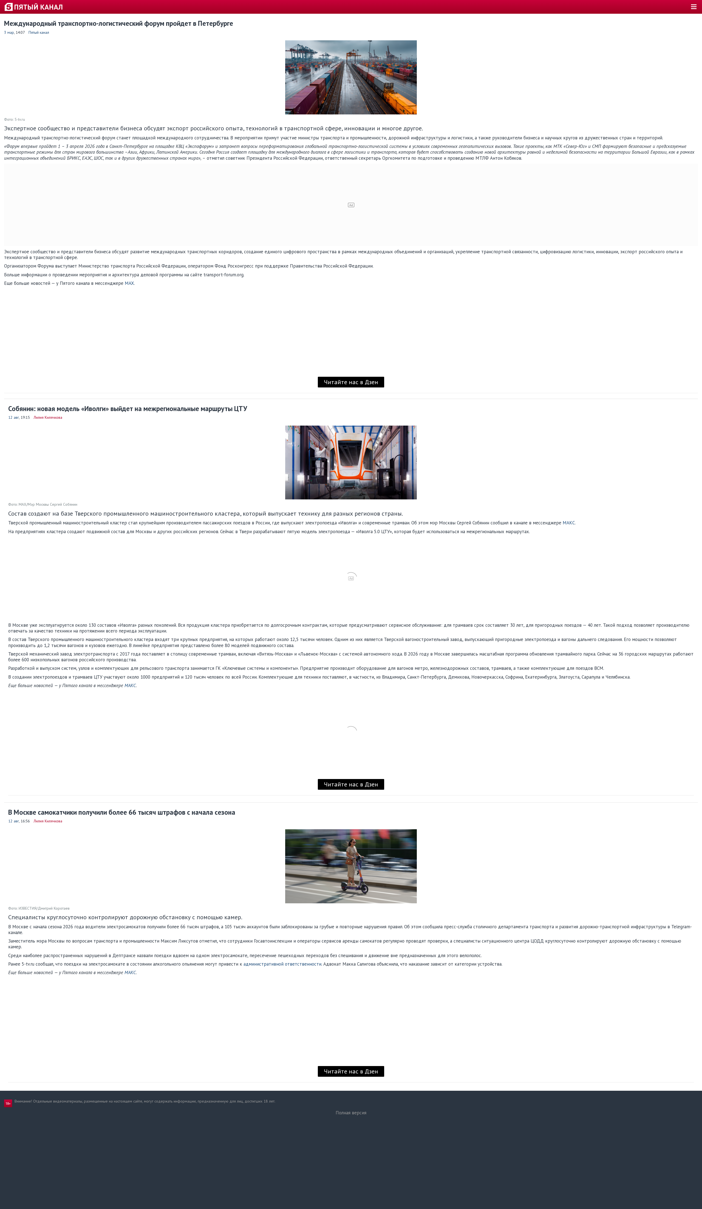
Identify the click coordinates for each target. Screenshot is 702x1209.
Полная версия (351, 1113)
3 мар (9, 32)
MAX (129, 283)
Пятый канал (39, 32)
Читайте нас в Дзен (351, 382)
